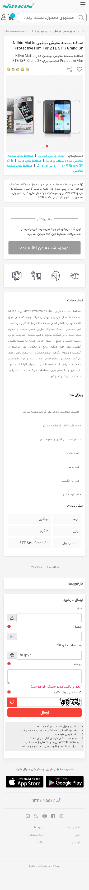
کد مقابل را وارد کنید (67, 692)
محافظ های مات (29, 161)
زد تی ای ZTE (39, 31)
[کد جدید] (12, 702)
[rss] (36, 816)
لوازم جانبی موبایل (64, 31)
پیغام (78, 664)
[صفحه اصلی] (83, 31)
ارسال (44, 712)
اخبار (77, 834)
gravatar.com (67, 742)
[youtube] (44, 816)
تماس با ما (73, 827)
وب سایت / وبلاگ (69, 645)
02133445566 (41, 800)
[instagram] (61, 816)
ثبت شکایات (36, 834)
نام (79, 608)
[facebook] (53, 816)
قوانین (76, 842)
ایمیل (78, 627)
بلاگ (41, 842)
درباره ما (39, 827)
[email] (27, 816)
